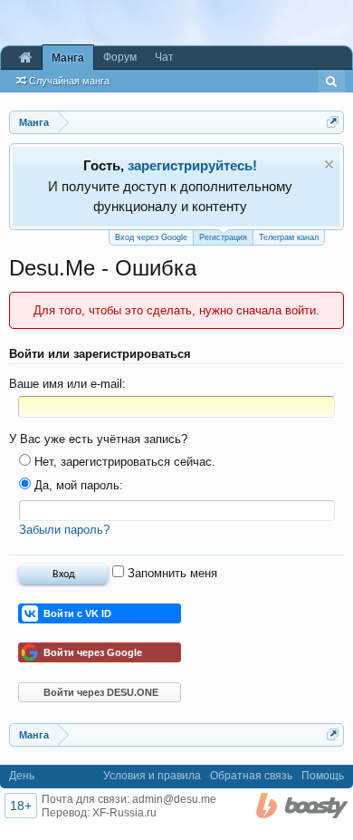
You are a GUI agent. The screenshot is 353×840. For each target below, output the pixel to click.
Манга (68, 58)
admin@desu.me (174, 799)
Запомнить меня (170, 573)
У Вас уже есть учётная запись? (98, 439)
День (21, 775)
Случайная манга (69, 80)
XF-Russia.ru (124, 812)
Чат (164, 57)
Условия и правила (152, 775)
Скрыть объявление (329, 164)
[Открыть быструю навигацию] (333, 122)
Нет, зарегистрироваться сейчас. (123, 461)
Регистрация (223, 237)
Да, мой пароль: (77, 485)
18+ (21, 805)
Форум (120, 57)
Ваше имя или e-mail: (67, 384)
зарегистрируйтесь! (192, 165)
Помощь (322, 775)
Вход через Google (151, 237)
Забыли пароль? (64, 529)
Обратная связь (251, 775)
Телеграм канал (289, 237)
